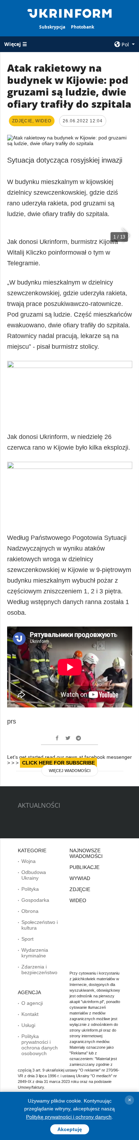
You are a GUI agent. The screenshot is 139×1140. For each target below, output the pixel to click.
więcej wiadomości (70, 770)
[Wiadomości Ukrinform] (69, 13)
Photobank (82, 27)
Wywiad (80, 878)
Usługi (28, 1025)
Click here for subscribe (58, 763)
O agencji (32, 1003)
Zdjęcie (80, 889)
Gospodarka (35, 900)
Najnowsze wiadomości (86, 853)
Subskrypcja (52, 27)
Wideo (78, 900)
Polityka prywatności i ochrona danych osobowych (39, 1044)
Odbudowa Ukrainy (33, 875)
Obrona (29, 911)
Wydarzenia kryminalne (34, 952)
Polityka (30, 889)
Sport (27, 939)
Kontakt (29, 1014)
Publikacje (84, 867)
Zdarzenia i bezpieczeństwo (39, 969)
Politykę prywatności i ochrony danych (69, 1117)
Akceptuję (69, 1129)
